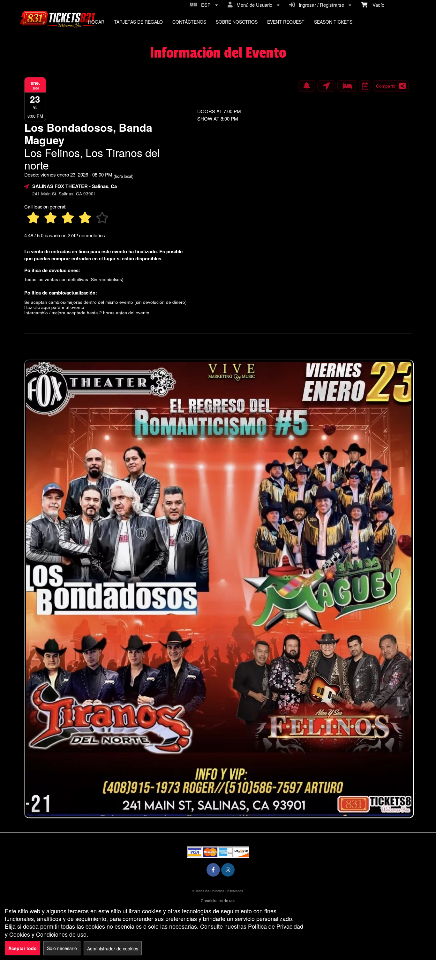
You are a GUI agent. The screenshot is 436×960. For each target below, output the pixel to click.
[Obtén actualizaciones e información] (307, 86)
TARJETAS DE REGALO (138, 22)
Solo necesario (62, 948)
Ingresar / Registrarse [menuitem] (320, 4)
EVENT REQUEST (285, 22)
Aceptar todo (22, 948)
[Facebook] (213, 869)
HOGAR (96, 22)
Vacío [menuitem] (375, 4)
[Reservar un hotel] (347, 86)
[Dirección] (326, 86)
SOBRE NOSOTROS (237, 22)
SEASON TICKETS (333, 22)
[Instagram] (228, 869)
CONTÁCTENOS (189, 22)
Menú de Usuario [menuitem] (253, 4)
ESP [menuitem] (204, 4)
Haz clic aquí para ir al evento (54, 307)
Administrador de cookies (112, 948)
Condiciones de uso (218, 900)
